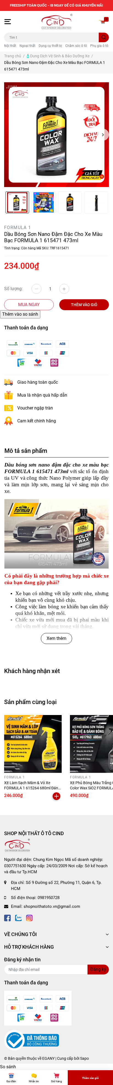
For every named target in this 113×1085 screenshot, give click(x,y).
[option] (56, 134)
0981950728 (49, 897)
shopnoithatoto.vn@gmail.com (52, 906)
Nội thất (10, 46)
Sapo (84, 1058)
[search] (104, 37)
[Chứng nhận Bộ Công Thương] (31, 1040)
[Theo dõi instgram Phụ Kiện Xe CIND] (29, 918)
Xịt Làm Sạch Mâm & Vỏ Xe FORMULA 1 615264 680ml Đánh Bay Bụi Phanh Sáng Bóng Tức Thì (33, 788)
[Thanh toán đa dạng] (38, 352)
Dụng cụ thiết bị (50, 46)
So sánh (8, 1066)
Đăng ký (98, 969)
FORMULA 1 (17, 227)
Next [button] (103, 135)
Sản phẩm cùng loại (30, 701)
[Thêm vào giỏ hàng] (56, 796)
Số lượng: (13, 288)
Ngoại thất (27, 46)
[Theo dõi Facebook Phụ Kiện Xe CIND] (7, 918)
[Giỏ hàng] (102, 21)
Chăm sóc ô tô (76, 46)
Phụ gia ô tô (99, 46)
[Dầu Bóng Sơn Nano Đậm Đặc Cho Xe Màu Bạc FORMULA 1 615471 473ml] (56, 134)
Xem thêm (56, 638)
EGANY (48, 1058)
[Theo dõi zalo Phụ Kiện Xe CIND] (18, 918)
